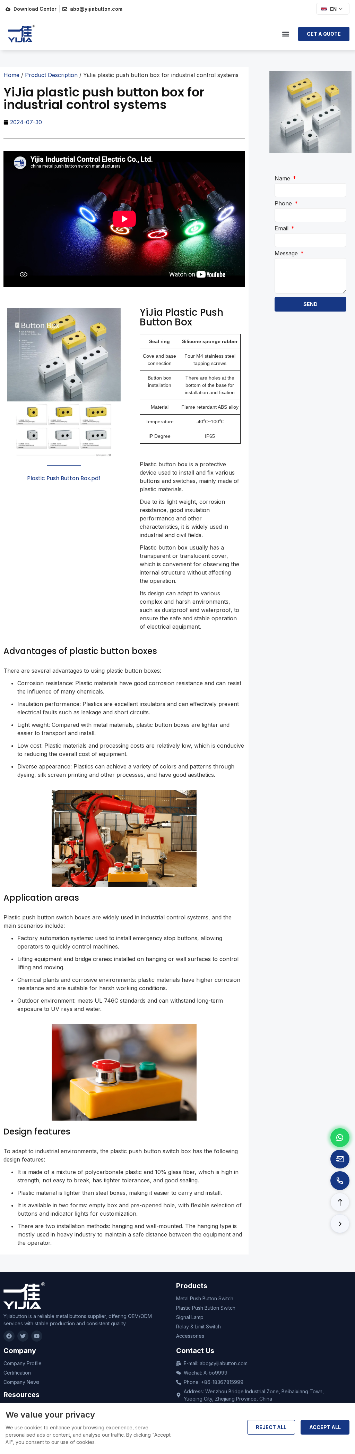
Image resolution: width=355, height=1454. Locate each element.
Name (283, 178)
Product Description (51, 74)
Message (287, 253)
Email (282, 228)
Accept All (325, 1427)
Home (11, 74)
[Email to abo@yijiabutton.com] (339, 1159)
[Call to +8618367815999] (339, 1180)
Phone (284, 203)
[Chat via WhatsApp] (339, 1137)
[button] (285, 34)
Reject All (271, 1427)
